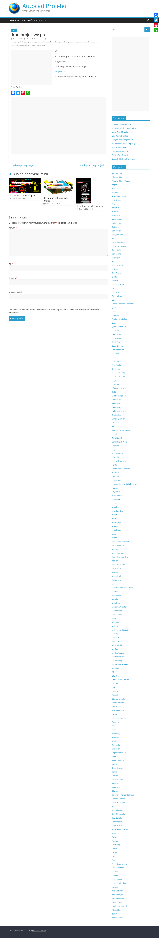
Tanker (115, 837)
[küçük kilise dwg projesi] (25, 179)
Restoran (115, 737)
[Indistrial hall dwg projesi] (83, 179)
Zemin (114, 914)
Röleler (115, 741)
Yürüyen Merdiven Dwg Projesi (124, 143)
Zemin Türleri (117, 917)
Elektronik (116, 403)
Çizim (114, 323)
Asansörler (116, 215)
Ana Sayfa (14, 20)
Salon (114, 756)
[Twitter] (156, 20)
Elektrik (115, 392)
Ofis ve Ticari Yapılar (120, 680)
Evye (114, 426)
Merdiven (116, 603)
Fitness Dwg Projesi (120, 151)
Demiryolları (117, 338)
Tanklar (115, 841)
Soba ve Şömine (118, 799)
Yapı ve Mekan (118, 898)
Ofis (113, 672)
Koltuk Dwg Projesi (119, 147)
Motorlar (115, 637)
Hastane (115, 476)
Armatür (115, 208)
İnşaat (114, 515)
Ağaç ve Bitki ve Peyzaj (121, 181)
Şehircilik (115, 772)
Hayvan (115, 488)
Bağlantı (115, 227)
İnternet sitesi (15, 292)
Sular (114, 833)
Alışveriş (115, 192)
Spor (114, 806)
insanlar (115, 526)
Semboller (116, 783)
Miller (114, 618)
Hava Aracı (116, 480)
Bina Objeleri (117, 265)
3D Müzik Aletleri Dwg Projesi (124, 128)
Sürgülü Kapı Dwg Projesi (122, 140)
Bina (114, 261)
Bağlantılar (116, 231)
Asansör (115, 211)
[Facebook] (156, 15)
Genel (114, 434)
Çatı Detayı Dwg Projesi (121, 136)
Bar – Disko (116, 250)
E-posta (13, 278)
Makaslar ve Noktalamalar (122, 587)
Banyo (114, 238)
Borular (115, 280)
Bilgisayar (116, 257)
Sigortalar (116, 787)
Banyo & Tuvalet (118, 242)
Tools (114, 860)
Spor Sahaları (117, 818)
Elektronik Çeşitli (119, 407)
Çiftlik (114, 307)
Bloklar (115, 277)
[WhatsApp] (156, 30)
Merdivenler (117, 610)
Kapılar (115, 561)
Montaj (115, 634)
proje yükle (60, 71)
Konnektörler (117, 576)
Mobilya (115, 626)
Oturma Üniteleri (119, 699)
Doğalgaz (115, 380)
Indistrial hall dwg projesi (90, 205)
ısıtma (114, 538)
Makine (115, 591)
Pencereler (116, 706)
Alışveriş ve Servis (119, 196)
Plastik (114, 714)
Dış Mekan (116, 369)
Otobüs (115, 691)
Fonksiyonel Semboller (121, 430)
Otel (113, 687)
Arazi (114, 204)
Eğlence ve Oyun (119, 388)
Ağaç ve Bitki (117, 177)
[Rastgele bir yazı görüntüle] (147, 20)
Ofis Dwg (115, 676)
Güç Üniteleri (117, 453)
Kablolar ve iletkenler (120, 541)
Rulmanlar (116, 745)
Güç (113, 449)
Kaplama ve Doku (119, 564)
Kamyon (115, 549)
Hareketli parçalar (119, 461)
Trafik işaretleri (118, 868)
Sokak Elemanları (119, 802)
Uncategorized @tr (119, 883)
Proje (13, 30)
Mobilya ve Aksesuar (120, 630)
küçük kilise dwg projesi (22, 195)
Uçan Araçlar (117, 879)
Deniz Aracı (116, 342)
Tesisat (115, 852)
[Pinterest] (156, 25)
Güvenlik (115, 457)
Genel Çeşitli (117, 438)
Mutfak (115, 649)
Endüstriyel (116, 415)
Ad (11, 263)
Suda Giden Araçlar (120, 829)
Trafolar (115, 871)
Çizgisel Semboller (119, 319)
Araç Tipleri (116, 200)
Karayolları (116, 568)
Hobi (114, 503)
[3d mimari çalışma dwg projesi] (58, 179)
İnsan (114, 518)
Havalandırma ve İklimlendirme (125, 484)
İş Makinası (116, 530)
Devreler (115, 353)
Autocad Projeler (44, 6)
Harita (114, 465)
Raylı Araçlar (117, 733)
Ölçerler (115, 683)
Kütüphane (116, 580)
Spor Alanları (117, 810)
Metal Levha (117, 614)
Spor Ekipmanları (119, 814)
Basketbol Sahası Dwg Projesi (124, 159)
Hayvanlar (116, 492)
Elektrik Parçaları (119, 396)
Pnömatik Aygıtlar (119, 718)
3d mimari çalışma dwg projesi (55, 199)
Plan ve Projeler (118, 710)
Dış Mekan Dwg (118, 373)
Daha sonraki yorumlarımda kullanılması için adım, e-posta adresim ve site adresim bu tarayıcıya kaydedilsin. (54, 311)
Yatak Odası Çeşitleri (120, 906)
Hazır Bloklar (117, 495)
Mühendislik (117, 645)
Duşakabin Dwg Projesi (121, 124)
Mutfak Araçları (118, 653)
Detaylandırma (118, 350)
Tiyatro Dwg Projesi (120, 155)
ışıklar (114, 534)
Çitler (114, 311)
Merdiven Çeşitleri (119, 607)
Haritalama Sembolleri (121, 469)
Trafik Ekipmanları (119, 864)
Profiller (115, 726)
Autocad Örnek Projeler (34, 20)
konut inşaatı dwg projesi (92, 165)
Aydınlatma (116, 223)
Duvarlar (115, 384)
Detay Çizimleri (118, 346)
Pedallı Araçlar (118, 703)
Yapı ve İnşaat (117, 894)
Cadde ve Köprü (118, 284)
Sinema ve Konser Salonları (123, 795)
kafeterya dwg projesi (22, 165)
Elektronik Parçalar (119, 411)
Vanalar (115, 887)
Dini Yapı (115, 361)
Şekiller (115, 775)
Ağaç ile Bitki (117, 173)
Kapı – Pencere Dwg (120, 557)
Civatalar (115, 315)
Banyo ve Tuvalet (119, 246)
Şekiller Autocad (118, 779)
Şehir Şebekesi (118, 768)
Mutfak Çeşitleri (118, 657)
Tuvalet (115, 875)
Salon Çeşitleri (118, 760)
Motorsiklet (116, 641)
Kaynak (115, 572)
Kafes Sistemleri (118, 545)
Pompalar (116, 722)
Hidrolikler (116, 499)
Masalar (115, 599)
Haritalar (115, 472)
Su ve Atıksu (117, 825)
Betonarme (116, 254)
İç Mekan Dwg (117, 511)
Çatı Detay (116, 292)
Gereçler (115, 445)
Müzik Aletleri (117, 668)
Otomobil (115, 695)
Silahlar (115, 791)
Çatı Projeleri (117, 296)
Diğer (114, 357)
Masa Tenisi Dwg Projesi (122, 132)
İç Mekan (115, 507)
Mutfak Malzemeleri (120, 664)
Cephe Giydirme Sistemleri (123, 304)
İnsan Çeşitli (117, 522)
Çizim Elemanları (119, 327)
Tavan (114, 848)
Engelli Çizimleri (118, 419)
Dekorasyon (116, 334)
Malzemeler (117, 595)
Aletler (114, 188)
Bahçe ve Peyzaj (118, 234)
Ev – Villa (115, 422)
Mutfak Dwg (117, 660)
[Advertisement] (31, 67)
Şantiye (115, 764)
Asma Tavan (117, 219)
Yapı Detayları (117, 891)
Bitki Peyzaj (116, 273)
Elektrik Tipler (117, 399)
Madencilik (116, 584)
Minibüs (115, 622)
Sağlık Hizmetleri (119, 752)
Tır (113, 856)
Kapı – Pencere (118, 553)
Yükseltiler (116, 910)
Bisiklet (115, 269)
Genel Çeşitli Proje (119, 442)
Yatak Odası (117, 902)
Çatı (113, 288)
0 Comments (38, 39)
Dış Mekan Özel (118, 376)
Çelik (114, 300)
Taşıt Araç (116, 845)
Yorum (13, 227)
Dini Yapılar (116, 365)
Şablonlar (116, 749)
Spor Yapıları (117, 822)
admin (28, 39)
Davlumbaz (116, 330)
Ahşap (114, 185)
